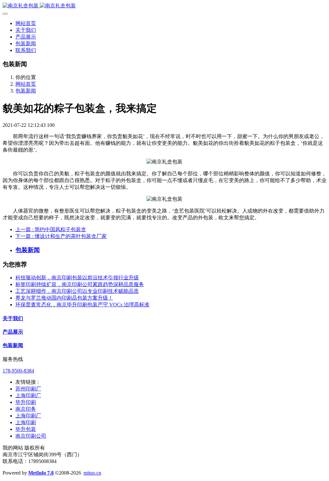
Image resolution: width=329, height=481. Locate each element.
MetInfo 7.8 (41, 473)
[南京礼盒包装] (164, 6)
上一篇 (50, 229)
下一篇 (61, 236)
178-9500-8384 (18, 370)
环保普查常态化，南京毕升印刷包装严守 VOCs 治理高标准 (82, 304)
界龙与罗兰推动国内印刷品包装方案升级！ (64, 298)
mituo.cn (92, 473)
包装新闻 (25, 90)
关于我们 (13, 318)
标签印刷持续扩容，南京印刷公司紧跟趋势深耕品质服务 (79, 284)
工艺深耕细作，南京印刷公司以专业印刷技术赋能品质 (77, 291)
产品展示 (13, 332)
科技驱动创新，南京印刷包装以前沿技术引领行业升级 (77, 277)
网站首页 (25, 23)
